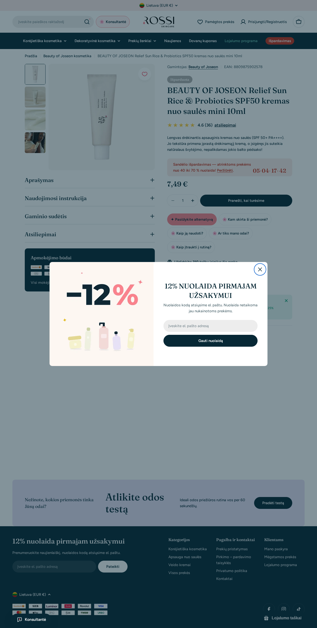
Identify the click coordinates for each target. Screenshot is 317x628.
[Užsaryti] (260, 269)
